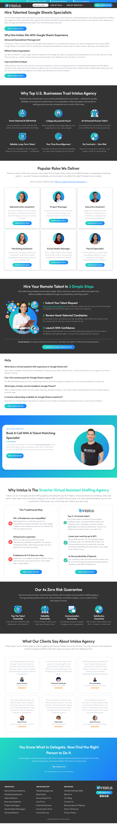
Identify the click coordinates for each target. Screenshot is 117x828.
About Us (68, 794)
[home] (12, 5)
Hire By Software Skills (73, 791)
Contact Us (68, 802)
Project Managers (12, 805)
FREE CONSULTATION (15, 456)
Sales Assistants (11, 798)
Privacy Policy (70, 813)
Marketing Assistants (13, 794)
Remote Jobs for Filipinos (74, 805)
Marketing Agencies (44, 791)
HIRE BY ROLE (56, 5)
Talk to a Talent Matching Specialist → (71, 182)
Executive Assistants (12, 802)
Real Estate (41, 794)
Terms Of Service (71, 809)
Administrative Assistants (14, 791)
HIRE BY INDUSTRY (74, 5)
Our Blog (68, 798)
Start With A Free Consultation (58, 347)
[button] (56, 5)
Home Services (42, 813)
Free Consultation (103, 5)
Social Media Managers (14, 809)
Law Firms (40, 802)
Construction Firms (44, 809)
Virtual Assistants (11, 813)
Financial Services (43, 805)
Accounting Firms (43, 798)
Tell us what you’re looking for (54, 306)
